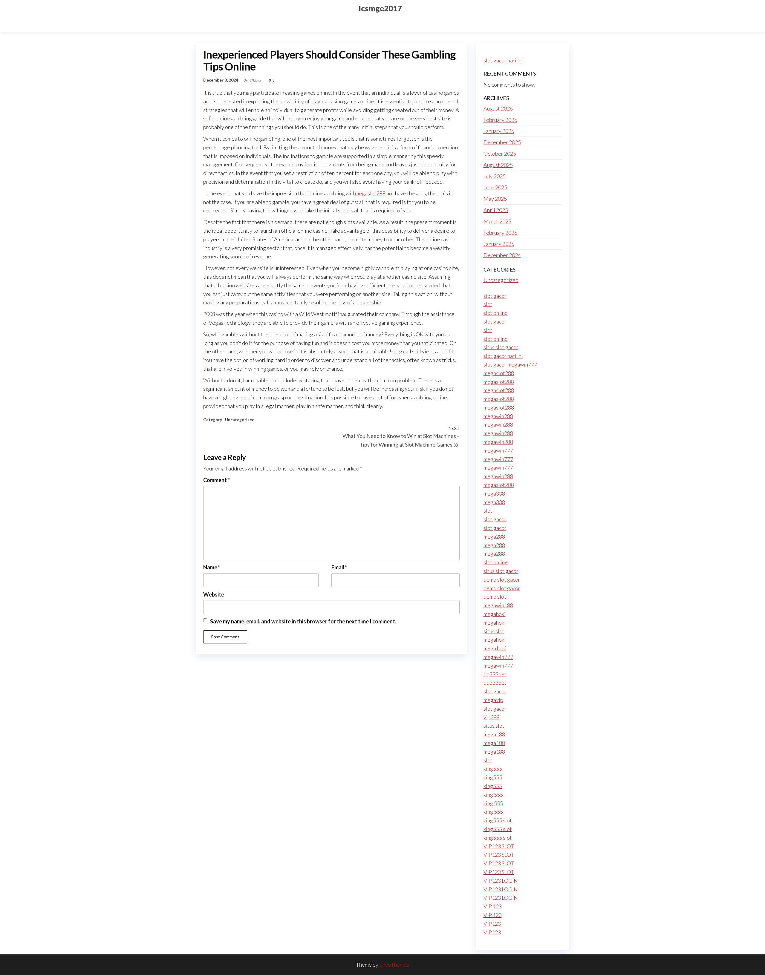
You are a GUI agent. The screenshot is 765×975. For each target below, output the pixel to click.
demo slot (495, 596)
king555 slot (498, 820)
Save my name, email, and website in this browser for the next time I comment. (303, 621)
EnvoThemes (394, 964)
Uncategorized (240, 419)
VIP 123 (493, 906)
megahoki (495, 614)
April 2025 (496, 210)
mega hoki (495, 648)
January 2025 (499, 243)
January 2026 (499, 131)
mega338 (494, 493)
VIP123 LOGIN (501, 880)
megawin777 (498, 450)
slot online (496, 312)
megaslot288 (370, 193)
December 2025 (502, 142)
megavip (493, 700)
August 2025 (498, 165)
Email (339, 567)
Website (213, 594)
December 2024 (502, 255)
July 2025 (495, 176)
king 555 (493, 794)
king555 (493, 768)
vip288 (492, 717)
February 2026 (500, 119)
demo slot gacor (502, 579)
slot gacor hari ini (503, 60)
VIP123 (492, 923)
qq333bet (495, 674)
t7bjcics (256, 80)
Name (211, 567)
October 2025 (500, 153)
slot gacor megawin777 (510, 364)
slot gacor (495, 295)
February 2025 (500, 232)
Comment (216, 480)
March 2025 (497, 221)
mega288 (494, 536)
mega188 (494, 734)
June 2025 (495, 187)
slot (488, 304)
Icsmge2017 (380, 8)
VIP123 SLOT (499, 846)
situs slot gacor (501, 347)
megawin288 (498, 416)
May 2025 (495, 198)
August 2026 (498, 108)
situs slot (494, 631)
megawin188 (498, 605)
